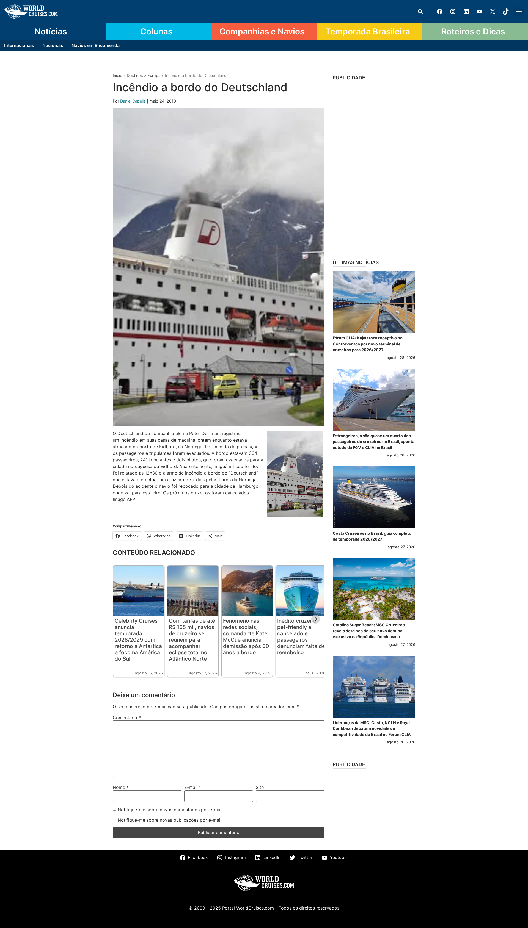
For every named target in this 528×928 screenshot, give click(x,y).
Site (260, 787)
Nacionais (52, 45)
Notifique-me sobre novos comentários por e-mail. (171, 809)
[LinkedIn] (466, 11)
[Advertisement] (374, 168)
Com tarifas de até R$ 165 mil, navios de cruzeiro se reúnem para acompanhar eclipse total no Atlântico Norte (192, 639)
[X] (492, 11)
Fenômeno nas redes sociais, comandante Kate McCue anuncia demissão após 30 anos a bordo (246, 636)
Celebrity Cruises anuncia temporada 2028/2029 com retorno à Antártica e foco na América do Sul (138, 639)
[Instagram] (453, 11)
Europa (154, 75)
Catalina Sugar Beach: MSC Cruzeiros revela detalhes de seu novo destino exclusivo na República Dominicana (369, 630)
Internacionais (19, 45)
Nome (121, 787)
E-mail (192, 787)
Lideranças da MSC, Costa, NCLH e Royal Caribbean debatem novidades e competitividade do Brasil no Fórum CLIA (372, 728)
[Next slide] (315, 619)
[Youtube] (479, 11)
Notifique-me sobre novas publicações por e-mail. (170, 820)
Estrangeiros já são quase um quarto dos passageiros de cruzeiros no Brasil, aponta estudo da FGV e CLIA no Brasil (373, 441)
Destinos (135, 75)
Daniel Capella (133, 101)
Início (117, 75)
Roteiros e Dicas (473, 31)
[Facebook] (439, 11)
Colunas (156, 31)
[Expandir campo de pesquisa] (420, 11)
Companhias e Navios (261, 31)
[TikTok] (505, 11)
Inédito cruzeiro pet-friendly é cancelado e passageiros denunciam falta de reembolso (301, 636)
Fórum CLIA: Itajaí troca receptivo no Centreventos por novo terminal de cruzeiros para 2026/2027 (368, 344)
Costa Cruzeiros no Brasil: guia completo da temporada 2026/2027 (372, 536)
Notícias (51, 31)
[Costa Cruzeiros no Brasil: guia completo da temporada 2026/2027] (374, 497)
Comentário (127, 717)
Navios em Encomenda (96, 45)
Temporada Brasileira (367, 31)
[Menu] (519, 11)
